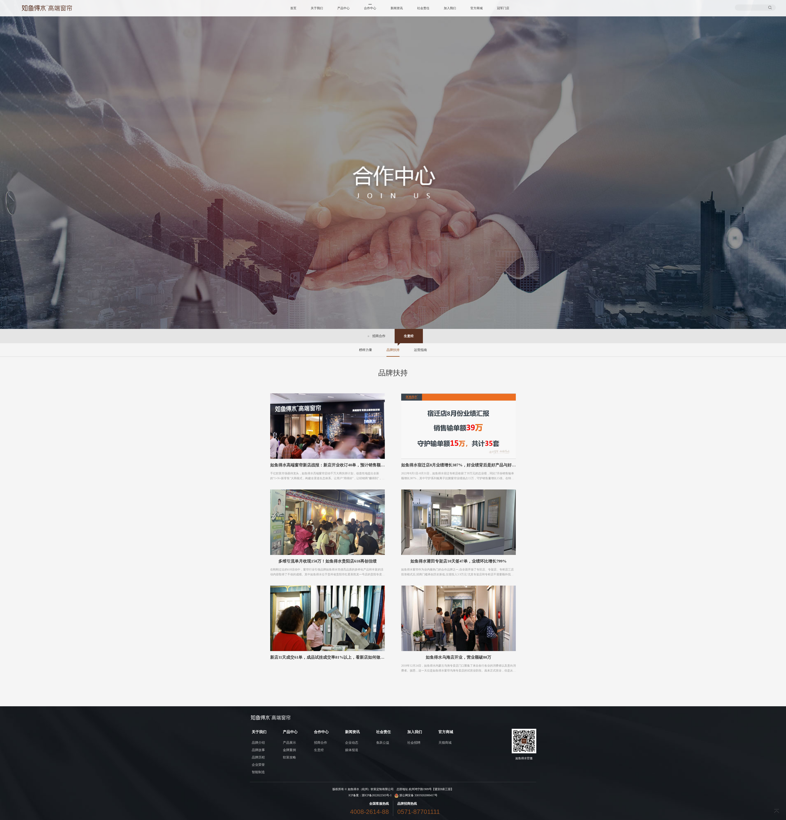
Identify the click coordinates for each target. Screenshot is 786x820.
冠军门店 (503, 8)
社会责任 (423, 8)
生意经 (409, 336)
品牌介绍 (258, 742)
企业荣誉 (258, 764)
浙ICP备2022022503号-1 (377, 795)
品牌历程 (258, 757)
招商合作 (378, 336)
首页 (293, 8)
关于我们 (317, 8)
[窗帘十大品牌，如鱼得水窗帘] (46, 8)
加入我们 (450, 8)
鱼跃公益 (382, 742)
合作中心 (370, 8)
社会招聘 (413, 742)
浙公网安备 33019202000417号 (418, 795)
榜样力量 (365, 350)
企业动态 (351, 742)
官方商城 (476, 8)
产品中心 (343, 8)
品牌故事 (258, 750)
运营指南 (420, 350)
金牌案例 (289, 750)
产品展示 (289, 742)
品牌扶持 (393, 350)
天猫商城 (445, 742)
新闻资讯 (397, 8)
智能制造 (258, 772)
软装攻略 (289, 757)
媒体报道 (351, 750)
